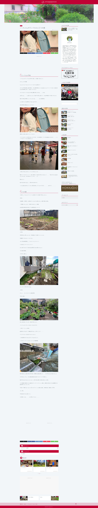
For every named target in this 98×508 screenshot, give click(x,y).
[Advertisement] (39, 64)
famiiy (21, 25)
